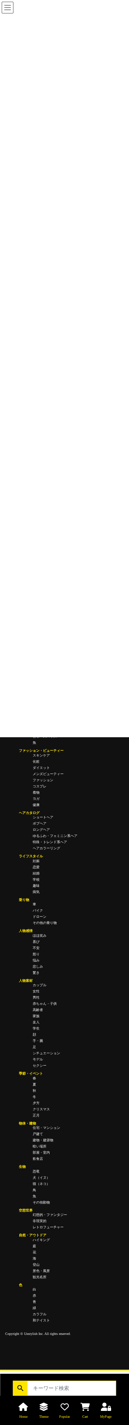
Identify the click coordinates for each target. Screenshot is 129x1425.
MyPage (105, 1416)
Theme (44, 1416)
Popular (64, 1416)
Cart (85, 1416)
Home (23, 1416)
